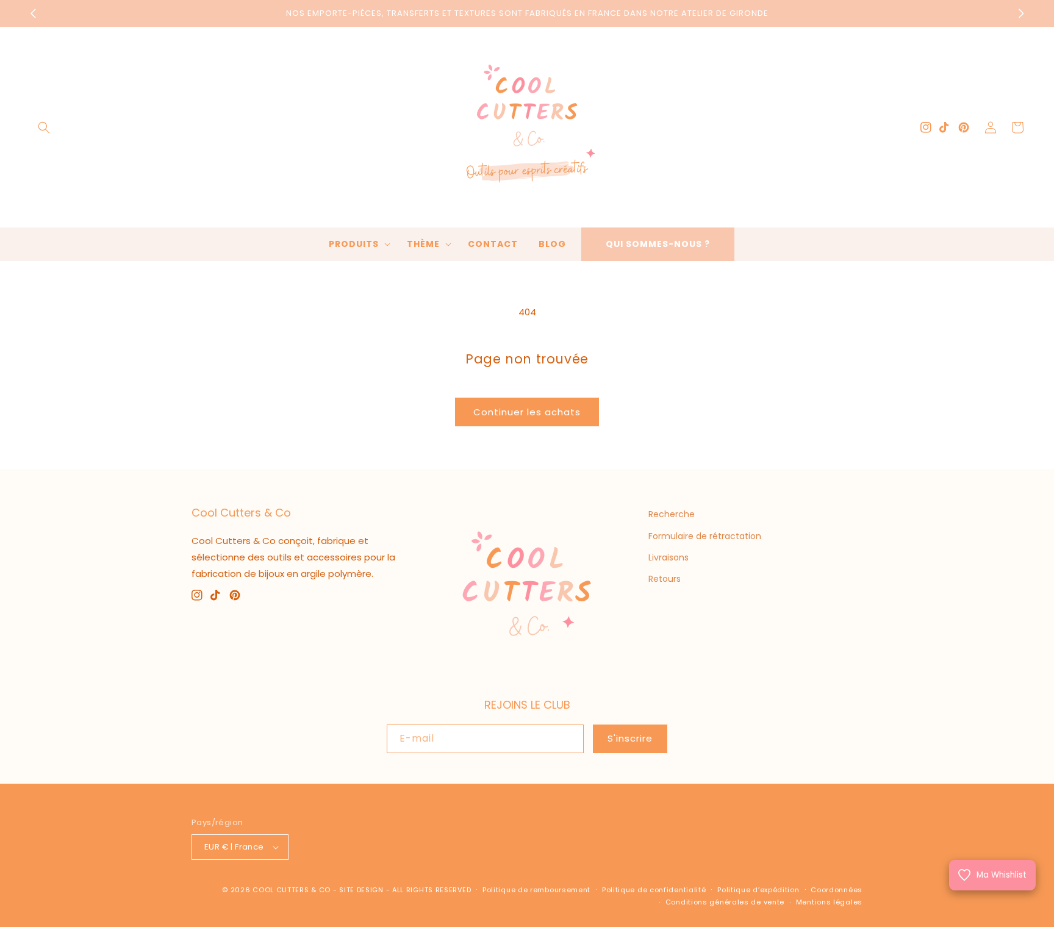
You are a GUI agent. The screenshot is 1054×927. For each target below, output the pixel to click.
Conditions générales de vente (724, 902)
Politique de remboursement (536, 890)
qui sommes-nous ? (658, 244)
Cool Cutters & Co (292, 890)
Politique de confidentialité (654, 890)
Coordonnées (836, 890)
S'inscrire (630, 738)
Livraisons (668, 557)
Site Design (361, 890)
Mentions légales (829, 902)
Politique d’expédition (758, 890)
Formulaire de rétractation (704, 536)
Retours (664, 579)
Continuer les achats (527, 412)
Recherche (671, 514)
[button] (43, 127)
